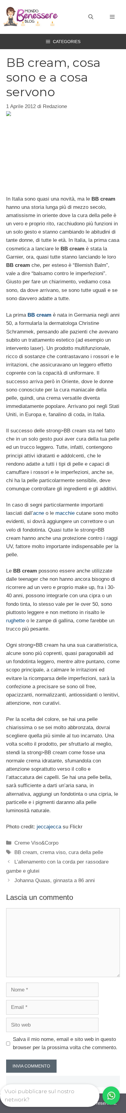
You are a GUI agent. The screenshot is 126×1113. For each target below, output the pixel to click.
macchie (65, 513)
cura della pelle (86, 852)
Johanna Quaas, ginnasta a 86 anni (54, 880)
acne (38, 513)
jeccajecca (49, 827)
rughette (15, 621)
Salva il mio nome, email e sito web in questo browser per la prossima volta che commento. (65, 1043)
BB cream (39, 315)
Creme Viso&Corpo (36, 843)
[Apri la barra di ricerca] (91, 17)
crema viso (52, 852)
